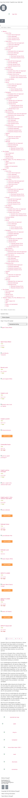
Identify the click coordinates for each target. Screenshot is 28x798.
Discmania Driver (12, 54)
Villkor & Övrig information (8, 793)
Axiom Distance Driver (14, 39)
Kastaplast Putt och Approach (16, 94)
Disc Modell (6, 151)
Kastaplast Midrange (13, 95)
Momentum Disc (9, 112)
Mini (6, 164)
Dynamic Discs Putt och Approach (17, 71)
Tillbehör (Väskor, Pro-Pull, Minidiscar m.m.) (14, 159)
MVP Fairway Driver (13, 122)
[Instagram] (6, 787)
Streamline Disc (9, 125)
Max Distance (8, 110)
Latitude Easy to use (13, 108)
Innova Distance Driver (17, 90)
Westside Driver (12, 146)
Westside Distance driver (17, 149)
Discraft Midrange (12, 62)
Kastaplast (8, 92)
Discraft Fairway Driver (14, 64)
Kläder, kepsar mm (10, 163)
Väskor (7, 161)
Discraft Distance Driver (14, 66)
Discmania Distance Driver (17, 57)
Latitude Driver (12, 103)
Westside (7, 141)
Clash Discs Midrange (13, 44)
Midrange (7, 154)
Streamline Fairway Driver (14, 130)
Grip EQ (7, 80)
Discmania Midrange (13, 52)
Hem (2, 309)
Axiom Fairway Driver (13, 38)
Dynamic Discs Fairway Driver (18, 75)
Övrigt (7, 168)
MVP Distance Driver (13, 123)
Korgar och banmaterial (11, 166)
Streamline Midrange (13, 128)
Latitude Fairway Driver (17, 105)
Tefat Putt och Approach (14, 136)
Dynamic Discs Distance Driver (19, 77)
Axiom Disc (8, 33)
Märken (5, 31)
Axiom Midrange (12, 36)
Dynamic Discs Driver (13, 74)
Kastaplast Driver (12, 97)
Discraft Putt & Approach (14, 61)
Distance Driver (9, 158)
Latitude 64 (8, 99)
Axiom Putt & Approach (14, 34)
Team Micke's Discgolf (7, 796)
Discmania (8, 49)
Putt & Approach (9, 153)
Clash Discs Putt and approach (16, 43)
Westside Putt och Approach (15, 143)
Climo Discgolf (9, 48)
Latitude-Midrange (13, 102)
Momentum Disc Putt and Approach (17, 113)
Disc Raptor (8, 67)
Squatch (7, 133)
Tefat (6, 135)
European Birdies (9, 79)
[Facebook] (3, 787)
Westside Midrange (13, 145)
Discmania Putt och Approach (16, 51)
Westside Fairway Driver (17, 148)
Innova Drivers (12, 87)
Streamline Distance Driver (15, 131)
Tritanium (7, 140)
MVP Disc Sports (9, 117)
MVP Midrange (12, 120)
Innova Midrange (12, 85)
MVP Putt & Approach (13, 118)
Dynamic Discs (9, 69)
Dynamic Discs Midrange (14, 72)
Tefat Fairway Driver (13, 138)
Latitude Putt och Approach (15, 100)
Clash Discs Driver (13, 46)
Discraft (7, 59)
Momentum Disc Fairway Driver (16, 115)
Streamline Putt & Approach (15, 126)
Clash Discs (8, 41)
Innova (7, 82)
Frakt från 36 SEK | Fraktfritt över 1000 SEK (11, 2)
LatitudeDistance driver (17, 107)
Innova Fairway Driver (16, 89)
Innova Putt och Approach (15, 84)
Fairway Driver (9, 156)
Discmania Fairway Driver (17, 56)
